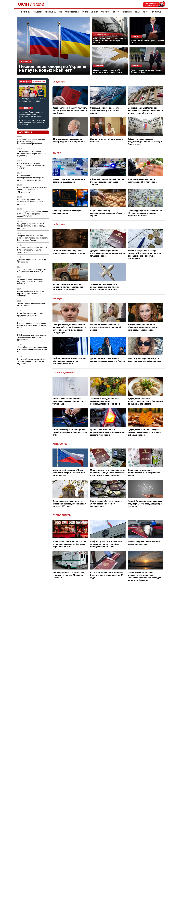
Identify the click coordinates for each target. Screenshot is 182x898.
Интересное (59, 444)
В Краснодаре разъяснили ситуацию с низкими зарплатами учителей (31, 165)
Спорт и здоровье (63, 372)
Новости (28, 108)
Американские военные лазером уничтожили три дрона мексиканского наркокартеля (31, 141)
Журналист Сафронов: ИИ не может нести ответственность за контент (32, 122)
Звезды (57, 298)
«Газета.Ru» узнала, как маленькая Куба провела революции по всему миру (32, 349)
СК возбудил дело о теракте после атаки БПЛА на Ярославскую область (109, 40)
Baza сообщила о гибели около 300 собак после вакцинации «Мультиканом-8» (32, 189)
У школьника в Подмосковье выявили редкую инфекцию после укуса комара (31, 153)
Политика (25, 61)
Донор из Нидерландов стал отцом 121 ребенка (32, 261)
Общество (58, 81)
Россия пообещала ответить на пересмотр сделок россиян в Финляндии (30, 293)
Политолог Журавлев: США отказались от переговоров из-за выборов (31, 201)
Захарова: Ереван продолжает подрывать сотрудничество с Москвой (30, 281)
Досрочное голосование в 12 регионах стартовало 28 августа (108, 71)
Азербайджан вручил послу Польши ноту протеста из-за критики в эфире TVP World (32, 214)
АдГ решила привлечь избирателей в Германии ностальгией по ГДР (32, 271)
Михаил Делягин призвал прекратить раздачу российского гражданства (31, 114)
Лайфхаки (58, 224)
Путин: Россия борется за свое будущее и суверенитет (30, 314)
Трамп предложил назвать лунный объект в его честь (32, 304)
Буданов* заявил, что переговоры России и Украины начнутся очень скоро (31, 325)
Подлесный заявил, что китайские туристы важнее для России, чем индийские (31, 361)
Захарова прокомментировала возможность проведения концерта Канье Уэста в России (32, 238)
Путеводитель (61, 515)
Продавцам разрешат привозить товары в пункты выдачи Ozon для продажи (31, 226)
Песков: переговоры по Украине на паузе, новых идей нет (52, 68)
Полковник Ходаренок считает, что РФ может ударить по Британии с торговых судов (32, 250)
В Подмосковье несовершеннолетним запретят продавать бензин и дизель (30, 177)
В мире (56, 153)
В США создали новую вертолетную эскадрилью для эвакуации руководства (32, 337)
